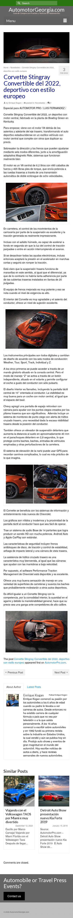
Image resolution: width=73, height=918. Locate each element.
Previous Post (15, 672)
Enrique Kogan (15, 102)
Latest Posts (34, 687)
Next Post (60, 672)
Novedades (40, 102)
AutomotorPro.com (55, 662)
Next (66, 816)
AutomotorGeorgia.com (36, 9)
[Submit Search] (18, 3)
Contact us (14, 896)
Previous (7, 816)
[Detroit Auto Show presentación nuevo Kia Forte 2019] (26, 791)
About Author (13, 687)
